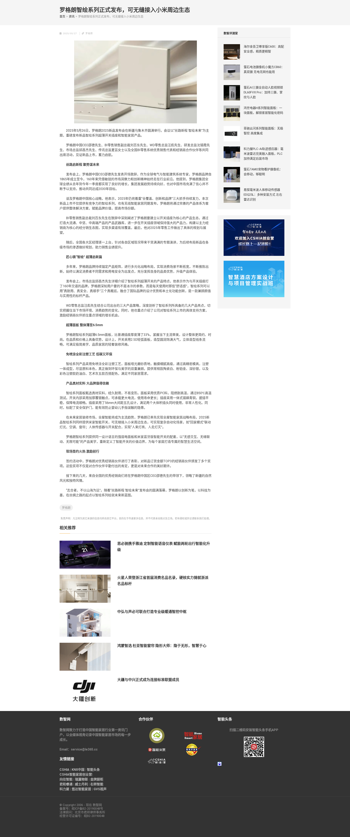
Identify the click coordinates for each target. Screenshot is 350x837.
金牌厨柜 (96, 779)
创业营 (87, 774)
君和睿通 (66, 784)
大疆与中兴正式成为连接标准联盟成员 (148, 680)
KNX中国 (78, 770)
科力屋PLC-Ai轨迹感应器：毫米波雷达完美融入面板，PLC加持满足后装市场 (263, 153)
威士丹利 (81, 784)
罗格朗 (66, 507)
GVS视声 (100, 789)
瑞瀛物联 (81, 779)
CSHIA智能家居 (71, 774)
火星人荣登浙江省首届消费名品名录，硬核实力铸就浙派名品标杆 (162, 580)
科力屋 (64, 789)
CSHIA (64, 770)
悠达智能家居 (81, 789)
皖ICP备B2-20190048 (86, 808)
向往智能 (66, 779)
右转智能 (96, 784)
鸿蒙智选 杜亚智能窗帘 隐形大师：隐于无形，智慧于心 (161, 646)
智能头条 (93, 770)
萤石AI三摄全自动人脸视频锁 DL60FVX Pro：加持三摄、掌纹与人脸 (263, 92)
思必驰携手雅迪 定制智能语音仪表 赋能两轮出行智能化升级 (163, 546)
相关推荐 (68, 527)
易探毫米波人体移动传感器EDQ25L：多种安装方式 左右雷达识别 (263, 194)
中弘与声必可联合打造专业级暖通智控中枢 (152, 612)
